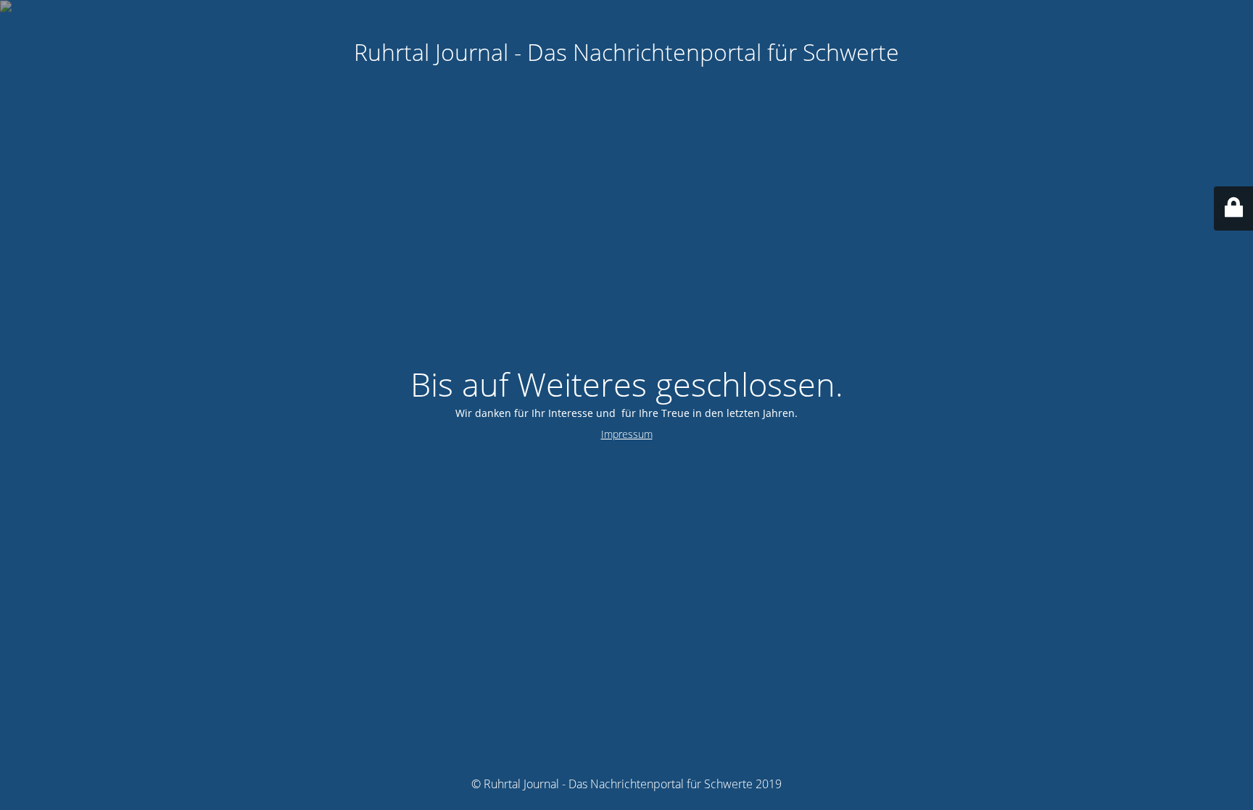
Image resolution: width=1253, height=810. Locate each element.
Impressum (627, 434)
